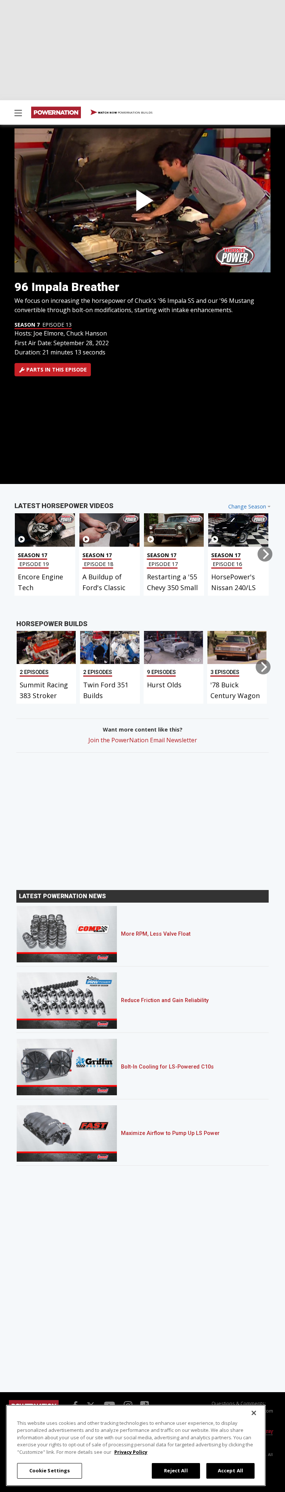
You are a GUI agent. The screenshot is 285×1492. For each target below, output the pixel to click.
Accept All (230, 1470)
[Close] (254, 1413)
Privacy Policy (130, 1452)
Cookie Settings (49, 1470)
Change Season (247, 506)
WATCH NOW (125, 112)
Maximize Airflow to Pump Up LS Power (170, 1133)
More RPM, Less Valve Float (155, 934)
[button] (18, 113)
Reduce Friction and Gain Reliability (165, 1000)
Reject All (175, 1470)
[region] (136, 1445)
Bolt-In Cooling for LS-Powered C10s (167, 1067)
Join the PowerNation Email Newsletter (142, 740)
